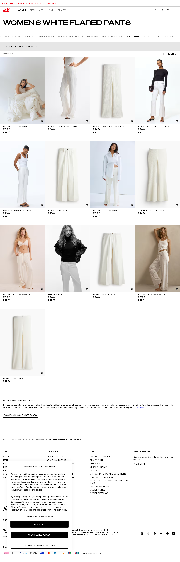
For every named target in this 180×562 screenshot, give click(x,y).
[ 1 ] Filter (168, 54)
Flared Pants (39, 439)
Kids (41, 10)
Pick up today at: (13, 46)
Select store (29, 46)
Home (50, 10)
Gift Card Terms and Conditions (108, 474)
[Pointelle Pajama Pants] (22, 90)
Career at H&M (55, 457)
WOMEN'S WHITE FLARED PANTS (65, 439)
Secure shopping (99, 486)
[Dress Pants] (67, 258)
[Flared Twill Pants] (67, 174)
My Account (96, 460)
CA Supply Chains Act (101, 477)
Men (32, 10)
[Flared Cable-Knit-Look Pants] (112, 90)
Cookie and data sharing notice (39, 517)
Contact (94, 470)
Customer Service (100, 457)
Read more (139, 464)
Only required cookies (39, 535)
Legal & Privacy (98, 467)
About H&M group (56, 460)
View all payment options (92, 553)
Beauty (62, 10)
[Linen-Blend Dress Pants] (22, 174)
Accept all (39, 524)
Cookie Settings (99, 493)
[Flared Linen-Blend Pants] (67, 90)
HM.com (7, 439)
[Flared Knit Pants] (22, 342)
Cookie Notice (97, 490)
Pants (26, 439)
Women (22, 10)
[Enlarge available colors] (94, 132)
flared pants (139, 407)
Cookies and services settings (39, 545)
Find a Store (97, 463)
